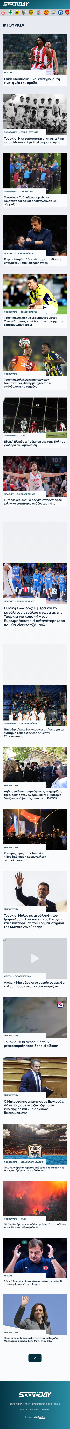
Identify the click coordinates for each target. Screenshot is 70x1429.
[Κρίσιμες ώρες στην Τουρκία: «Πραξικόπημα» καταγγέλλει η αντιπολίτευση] (35, 829)
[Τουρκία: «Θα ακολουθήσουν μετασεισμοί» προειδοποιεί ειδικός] (35, 1017)
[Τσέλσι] (60, 12)
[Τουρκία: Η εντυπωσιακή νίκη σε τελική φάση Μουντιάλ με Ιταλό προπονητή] (35, 114)
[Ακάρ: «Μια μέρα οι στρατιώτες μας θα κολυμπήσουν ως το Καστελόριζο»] (35, 958)
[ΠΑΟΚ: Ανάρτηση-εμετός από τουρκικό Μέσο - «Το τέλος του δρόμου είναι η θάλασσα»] (35, 1144)
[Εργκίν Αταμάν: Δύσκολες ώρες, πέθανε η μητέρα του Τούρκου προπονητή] (35, 235)
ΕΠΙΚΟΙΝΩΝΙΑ (16, 1404)
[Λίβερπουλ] (39, 12)
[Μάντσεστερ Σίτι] (53, 12)
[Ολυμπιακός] (3, 12)
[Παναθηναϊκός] (10, 12)
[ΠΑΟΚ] (25, 12)
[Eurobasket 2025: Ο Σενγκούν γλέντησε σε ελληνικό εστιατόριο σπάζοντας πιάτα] (35, 476)
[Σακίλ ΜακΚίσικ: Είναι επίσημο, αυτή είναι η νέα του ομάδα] (35, 54)
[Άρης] (32, 12)
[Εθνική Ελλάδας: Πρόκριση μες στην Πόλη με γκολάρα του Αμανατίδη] (35, 418)
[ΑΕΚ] (17, 12)
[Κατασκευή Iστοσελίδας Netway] (40, 1417)
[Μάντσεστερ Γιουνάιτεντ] (46, 12)
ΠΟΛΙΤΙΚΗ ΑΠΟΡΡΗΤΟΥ (35, 1404)
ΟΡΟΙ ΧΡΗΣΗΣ (54, 1404)
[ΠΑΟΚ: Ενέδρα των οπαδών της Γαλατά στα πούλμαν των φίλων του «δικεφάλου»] (35, 1201)
